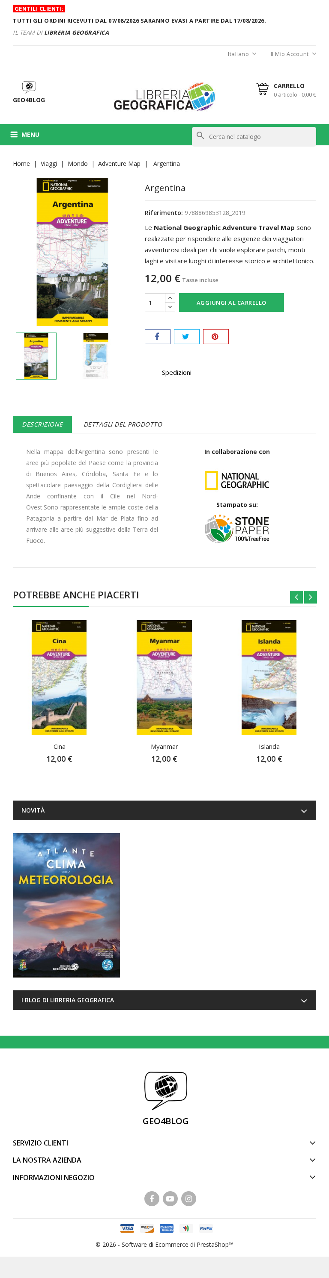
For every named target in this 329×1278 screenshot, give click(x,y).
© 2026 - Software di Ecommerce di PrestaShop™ (164, 1244)
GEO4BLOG (166, 1121)
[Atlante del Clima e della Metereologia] (66, 905)
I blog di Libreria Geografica (67, 1000)
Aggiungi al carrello (231, 302)
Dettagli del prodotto (123, 424)
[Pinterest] (215, 337)
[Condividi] (157, 337)
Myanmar (164, 746)
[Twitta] (186, 337)
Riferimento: (164, 213)
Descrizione (42, 424)
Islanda (269, 746)
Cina (60, 746)
